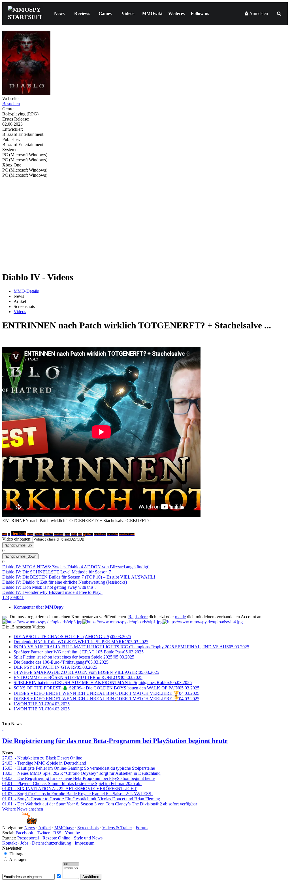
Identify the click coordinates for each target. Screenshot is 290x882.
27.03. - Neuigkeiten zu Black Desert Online (42, 758)
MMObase (64, 827)
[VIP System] (122, 621)
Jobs (24, 843)
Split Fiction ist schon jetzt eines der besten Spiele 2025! (74, 657)
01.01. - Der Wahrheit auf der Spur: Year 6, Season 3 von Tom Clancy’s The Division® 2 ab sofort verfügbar (99, 803)
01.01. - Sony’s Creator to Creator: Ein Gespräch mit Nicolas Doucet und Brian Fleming (81, 798)
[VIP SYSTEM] (42, 621)
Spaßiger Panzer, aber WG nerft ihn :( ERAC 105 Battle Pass (79, 651)
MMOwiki (152, 13)
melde (180, 616)
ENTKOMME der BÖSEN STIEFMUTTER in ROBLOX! (78, 677)
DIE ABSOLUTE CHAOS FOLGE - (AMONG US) (72, 636)
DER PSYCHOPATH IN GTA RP (55, 667)
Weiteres (176, 13)
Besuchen (11, 103)
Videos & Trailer (117, 827)
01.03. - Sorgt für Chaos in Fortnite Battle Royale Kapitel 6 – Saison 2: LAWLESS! (77, 793)
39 (12, 597)
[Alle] (71, 864)
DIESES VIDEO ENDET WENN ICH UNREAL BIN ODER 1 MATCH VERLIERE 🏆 (106, 693)
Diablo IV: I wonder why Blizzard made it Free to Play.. (52, 592)
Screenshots (88, 827)
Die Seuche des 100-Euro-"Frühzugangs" (61, 662)
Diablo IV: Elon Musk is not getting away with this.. (49, 587)
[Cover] (26, 93)
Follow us (200, 13)
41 (21, 597)
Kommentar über (38, 607)
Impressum (84, 843)
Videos (127, 13)
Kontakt (9, 843)
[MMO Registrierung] (203, 621)
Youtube (72, 832)
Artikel (44, 827)
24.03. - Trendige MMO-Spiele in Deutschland (44, 763)
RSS (57, 832)
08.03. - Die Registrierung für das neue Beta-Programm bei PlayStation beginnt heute (78, 778)
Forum (142, 827)
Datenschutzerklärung (51, 843)
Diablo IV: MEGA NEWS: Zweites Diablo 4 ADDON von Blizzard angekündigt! (76, 566)
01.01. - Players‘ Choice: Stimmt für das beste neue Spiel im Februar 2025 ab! (72, 783)
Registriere (138, 616)
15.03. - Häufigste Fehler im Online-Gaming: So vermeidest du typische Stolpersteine (78, 768)
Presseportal (28, 837)
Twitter (43, 832)
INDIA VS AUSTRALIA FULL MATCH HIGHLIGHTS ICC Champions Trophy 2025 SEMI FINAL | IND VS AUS (131, 646)
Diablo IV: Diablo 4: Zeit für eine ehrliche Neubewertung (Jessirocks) (64, 582)
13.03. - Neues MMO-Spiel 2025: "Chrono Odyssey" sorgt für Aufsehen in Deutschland (81, 773)
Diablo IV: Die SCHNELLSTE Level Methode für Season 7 (56, 571)
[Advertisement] (145, 220)
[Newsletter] (71, 868)
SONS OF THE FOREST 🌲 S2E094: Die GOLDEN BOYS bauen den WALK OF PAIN (106, 687)
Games (105, 13)
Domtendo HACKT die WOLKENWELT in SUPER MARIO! (81, 641)
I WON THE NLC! (42, 703)
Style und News (88, 837)
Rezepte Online (56, 837)
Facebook (24, 832)
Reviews (82, 13)
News (59, 13)
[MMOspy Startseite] (19, 822)
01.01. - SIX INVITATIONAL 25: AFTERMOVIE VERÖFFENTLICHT (69, 788)
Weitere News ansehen (22, 809)
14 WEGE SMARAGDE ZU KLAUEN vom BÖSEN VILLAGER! (86, 672)
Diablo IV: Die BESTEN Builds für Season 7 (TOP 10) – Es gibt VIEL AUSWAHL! (78, 577)
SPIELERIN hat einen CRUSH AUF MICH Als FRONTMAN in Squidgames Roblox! (103, 682)
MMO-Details (26, 291)
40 (17, 597)
